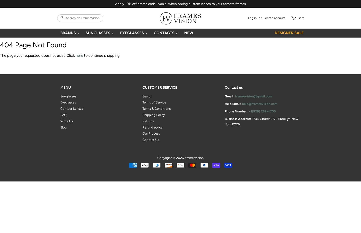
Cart (300, 18)
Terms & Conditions (156, 109)
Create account (275, 18)
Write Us (66, 121)
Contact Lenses (71, 109)
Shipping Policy (153, 115)
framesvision (194, 158)
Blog (63, 127)
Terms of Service (154, 102)
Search (147, 96)
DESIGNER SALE (289, 33)
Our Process (151, 133)
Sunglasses (68, 96)
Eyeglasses (68, 102)
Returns (148, 121)
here (79, 55)
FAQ (63, 115)
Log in (252, 18)
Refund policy (152, 127)
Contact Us (150, 140)
